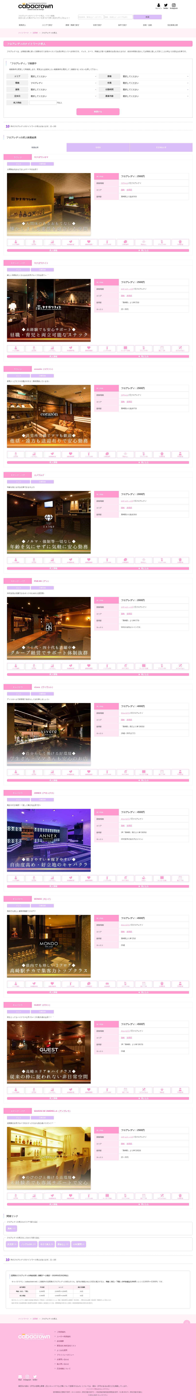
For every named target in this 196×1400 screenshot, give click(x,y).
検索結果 (35, 147)
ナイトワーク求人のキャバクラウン (98, 1389)
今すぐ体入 (45, 1244)
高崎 (123, 190)
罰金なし (62, 1244)
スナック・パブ (127, 289)
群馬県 (129, 190)
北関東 (35, 33)
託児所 (11, 1244)
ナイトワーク (23, 33)
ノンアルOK (26, 1244)
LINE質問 (77, 1244)
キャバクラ (125, 713)
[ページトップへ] (186, 1323)
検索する (98, 111)
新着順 (98, 147)
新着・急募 (147, 25)
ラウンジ (124, 183)
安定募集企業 (172, 25)
